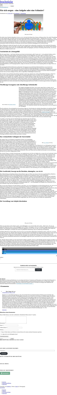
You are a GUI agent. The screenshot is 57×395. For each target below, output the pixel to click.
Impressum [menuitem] (4, 393)
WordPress (9, 386)
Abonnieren (38, 269)
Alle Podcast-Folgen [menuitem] (6, 392)
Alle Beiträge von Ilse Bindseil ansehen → (25, 283)
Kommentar (3, 323)
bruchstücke (6, 1)
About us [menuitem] (4, 391)
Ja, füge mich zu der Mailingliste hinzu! (9, 334)
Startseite (4, 382)
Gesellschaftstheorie (4, 7)
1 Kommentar (23, 13)
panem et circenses (46, 111)
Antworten (4, 309)
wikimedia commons (12, 104)
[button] (4, 247)
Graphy (16, 386)
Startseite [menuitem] (4, 389)
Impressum (4, 384)
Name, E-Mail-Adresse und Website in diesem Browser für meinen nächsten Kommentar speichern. (21, 332)
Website (1, 329)
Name (1, 325)
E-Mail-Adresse (3, 327)
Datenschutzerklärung (6, 383)
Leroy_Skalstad (46, 142)
